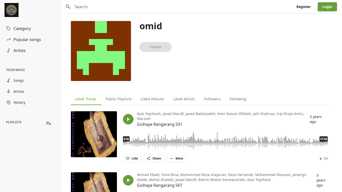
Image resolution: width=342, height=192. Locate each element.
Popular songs (27, 39)
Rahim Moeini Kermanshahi (221, 179)
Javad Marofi (173, 113)
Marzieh (144, 118)
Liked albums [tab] (152, 98)
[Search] (68, 7)
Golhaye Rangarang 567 (159, 185)
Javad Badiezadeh (200, 113)
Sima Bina (169, 174)
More (179, 158)
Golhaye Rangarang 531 (159, 124)
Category (22, 28)
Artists (20, 50)
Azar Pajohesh (149, 113)
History (19, 102)
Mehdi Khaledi (161, 179)
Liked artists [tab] (184, 98)
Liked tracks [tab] (86, 98)
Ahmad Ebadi (148, 174)
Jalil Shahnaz (264, 113)
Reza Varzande (240, 174)
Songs (19, 80)
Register (303, 6)
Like (135, 158)
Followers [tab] (212, 98)
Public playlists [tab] (119, 98)
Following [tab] (238, 98)
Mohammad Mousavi (272, 174)
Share (156, 158)
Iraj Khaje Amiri (290, 113)
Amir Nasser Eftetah (234, 113)
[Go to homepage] (30, 10)
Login (327, 6)
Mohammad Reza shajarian (203, 174)
